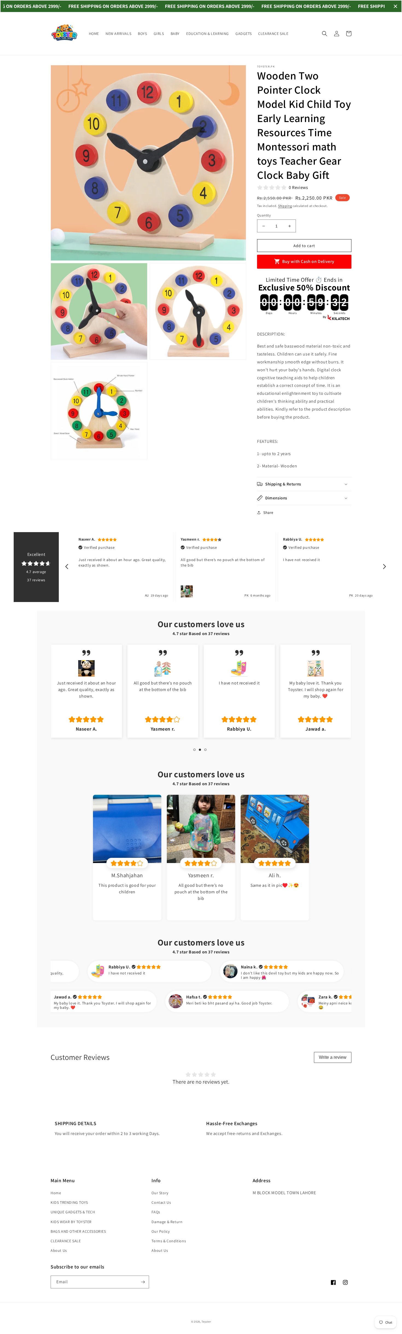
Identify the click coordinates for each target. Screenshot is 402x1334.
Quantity (264, 215)
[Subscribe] (143, 1282)
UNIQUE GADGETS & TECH (73, 1212)
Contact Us (161, 1202)
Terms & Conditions (169, 1240)
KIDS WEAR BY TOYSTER (71, 1221)
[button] (325, 34)
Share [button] (268, 512)
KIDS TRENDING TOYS (69, 1202)
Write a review (332, 1057)
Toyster (206, 1321)
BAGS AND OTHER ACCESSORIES (78, 1231)
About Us (59, 1250)
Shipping (285, 206)
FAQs (156, 1212)
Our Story (160, 1192)
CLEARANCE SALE (66, 1240)
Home (56, 1192)
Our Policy (161, 1231)
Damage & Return (167, 1221)
